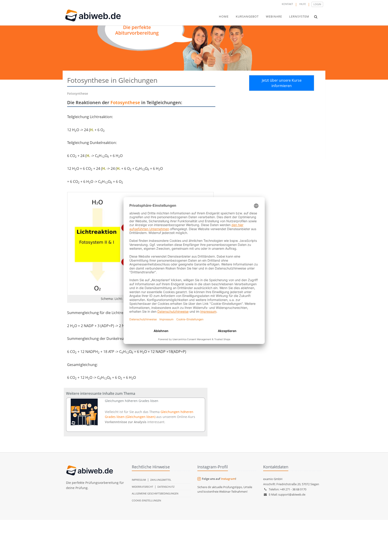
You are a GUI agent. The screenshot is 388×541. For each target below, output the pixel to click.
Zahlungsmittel (160, 479)
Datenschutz (165, 486)
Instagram (228, 479)
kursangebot (247, 16)
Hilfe (302, 4)
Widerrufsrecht (142, 486)
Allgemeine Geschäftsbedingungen (155, 493)
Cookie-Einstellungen (146, 500)
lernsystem (299, 16)
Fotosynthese (125, 102)
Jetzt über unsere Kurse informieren (282, 83)
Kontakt (287, 4)
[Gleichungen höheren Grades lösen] (84, 412)
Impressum (139, 479)
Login (317, 4)
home (224, 16)
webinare (274, 16)
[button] (316, 17)
